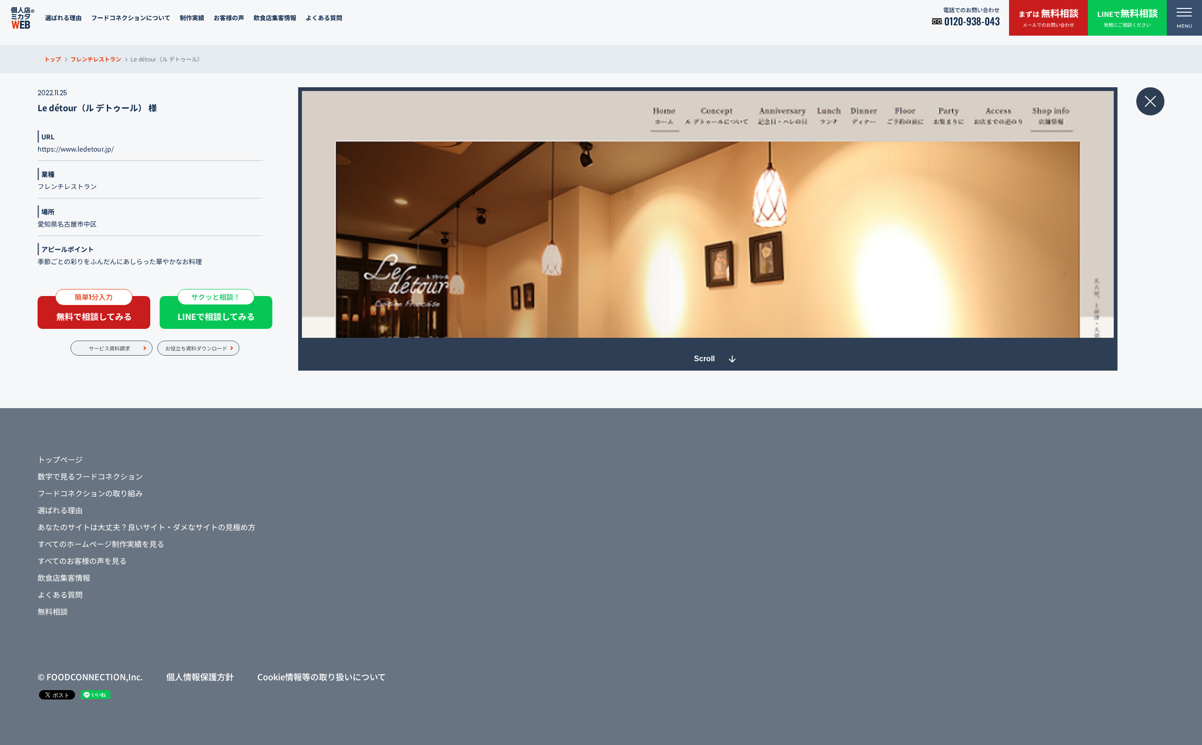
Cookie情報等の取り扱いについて (321, 676)
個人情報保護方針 (200, 676)
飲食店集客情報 (275, 17)
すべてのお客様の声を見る (82, 560)
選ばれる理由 (63, 17)
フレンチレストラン (95, 59)
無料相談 (53, 611)
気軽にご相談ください (1127, 17)
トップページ (60, 459)
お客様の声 (229, 17)
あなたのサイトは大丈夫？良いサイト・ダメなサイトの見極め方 (146, 526)
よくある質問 (324, 17)
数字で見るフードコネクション (90, 476)
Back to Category (1150, 101)
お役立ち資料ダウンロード (196, 348)
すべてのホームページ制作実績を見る (101, 543)
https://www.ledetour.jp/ (76, 148)
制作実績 (192, 17)
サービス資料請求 (109, 348)
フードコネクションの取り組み (90, 493)
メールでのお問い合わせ (1048, 17)
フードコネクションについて (130, 17)
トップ (52, 59)
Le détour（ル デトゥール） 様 (97, 107)
